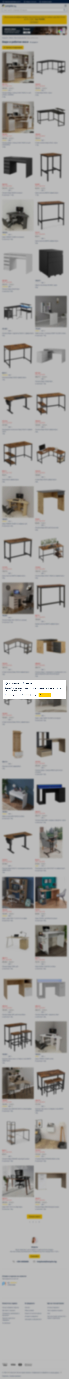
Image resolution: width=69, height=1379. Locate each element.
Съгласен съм (45, 695)
